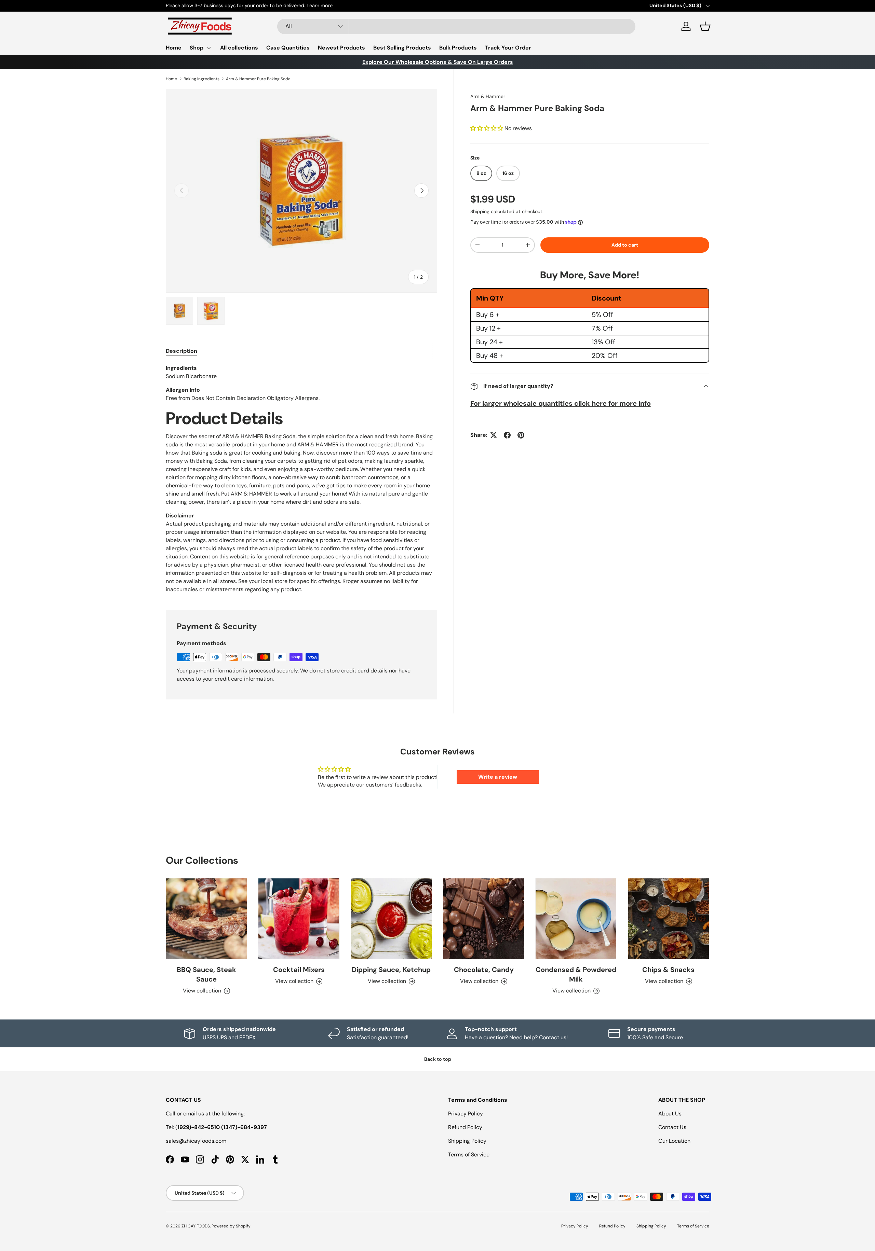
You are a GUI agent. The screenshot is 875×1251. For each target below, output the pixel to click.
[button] (705, 26)
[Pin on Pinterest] (521, 435)
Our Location (674, 1140)
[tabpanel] (301, 479)
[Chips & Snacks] (668, 918)
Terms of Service (468, 1154)
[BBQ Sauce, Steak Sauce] (206, 918)
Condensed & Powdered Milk (576, 974)
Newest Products (341, 47)
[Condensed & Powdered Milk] (576, 918)
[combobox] (456, 26)
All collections (239, 47)
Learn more (247, 5)
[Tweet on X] (493, 435)
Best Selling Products (402, 47)
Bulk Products (458, 47)
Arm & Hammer (487, 96)
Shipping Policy (467, 1140)
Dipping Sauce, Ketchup (391, 969)
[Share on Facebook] (507, 435)
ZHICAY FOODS (195, 1226)
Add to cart (624, 245)
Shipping (479, 211)
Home (173, 47)
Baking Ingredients (201, 79)
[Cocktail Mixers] (298, 918)
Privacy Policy (465, 1113)
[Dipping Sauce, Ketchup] (391, 918)
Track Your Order (508, 47)
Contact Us (672, 1127)
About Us (670, 1113)
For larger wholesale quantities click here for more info (560, 403)
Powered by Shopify (231, 1226)
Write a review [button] (497, 776)
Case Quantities (288, 47)
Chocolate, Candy (484, 969)
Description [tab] (181, 351)
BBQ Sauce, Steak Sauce (206, 974)
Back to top (437, 1059)
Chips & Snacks (668, 969)
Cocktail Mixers (299, 969)
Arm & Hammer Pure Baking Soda (258, 79)
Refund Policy (465, 1127)
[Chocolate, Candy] (483, 918)
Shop (196, 47)
